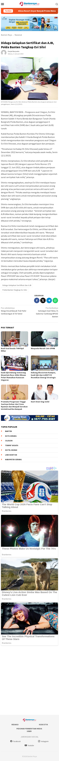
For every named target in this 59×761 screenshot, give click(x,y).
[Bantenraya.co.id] (30, 3)
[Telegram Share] (49, 300)
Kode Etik (43, 724)
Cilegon (8, 441)
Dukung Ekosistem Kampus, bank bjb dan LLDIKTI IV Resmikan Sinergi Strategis (43, 375)
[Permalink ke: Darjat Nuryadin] (3, 52)
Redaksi (15, 724)
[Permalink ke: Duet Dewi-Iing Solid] (44, 392)
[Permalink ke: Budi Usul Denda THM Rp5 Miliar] (14, 338)
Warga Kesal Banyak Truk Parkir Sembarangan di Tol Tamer (13, 311)
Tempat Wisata (11, 445)
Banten (8, 431)
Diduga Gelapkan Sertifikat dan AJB (16, 285)
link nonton (11, 455)
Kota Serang (11, 436)
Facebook (17, 741)
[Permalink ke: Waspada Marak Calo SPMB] (44, 338)
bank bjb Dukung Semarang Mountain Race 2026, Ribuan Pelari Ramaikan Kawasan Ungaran (13, 376)
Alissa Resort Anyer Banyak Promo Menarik (30, 11)
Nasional (18, 35)
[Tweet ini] (43, 300)
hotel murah (11, 450)
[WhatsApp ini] (55, 300)
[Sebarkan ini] (37, 300)
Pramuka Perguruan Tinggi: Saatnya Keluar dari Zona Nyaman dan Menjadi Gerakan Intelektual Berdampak (14, 405)
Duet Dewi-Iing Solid (40, 401)
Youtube (31, 745)
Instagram (45, 741)
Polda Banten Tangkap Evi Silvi (14, 290)
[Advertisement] (29, 680)
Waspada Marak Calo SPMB (43, 348)
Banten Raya (6, 35)
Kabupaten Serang (13, 459)
